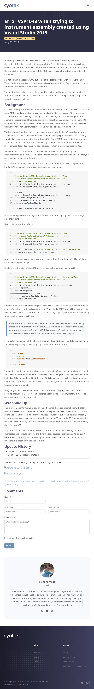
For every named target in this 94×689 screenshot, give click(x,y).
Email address (11, 507)
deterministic (29, 38)
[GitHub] (82, 683)
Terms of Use (68, 661)
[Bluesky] (47, 611)
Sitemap (37, 661)
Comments (9, 517)
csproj (19, 38)
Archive (37, 652)
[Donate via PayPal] (13, 473)
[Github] (52, 611)
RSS (35, 666)
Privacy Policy (69, 657)
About (65, 652)
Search (36, 657)
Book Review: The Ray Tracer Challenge (69, 481)
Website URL (53, 507)
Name (7, 497)
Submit (9, 545)
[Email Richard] (42, 611)
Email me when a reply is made (19, 538)
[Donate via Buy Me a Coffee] (18, 467)
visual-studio (10, 38)
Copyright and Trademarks (74, 666)
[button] (88, 5)
